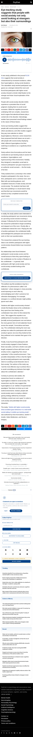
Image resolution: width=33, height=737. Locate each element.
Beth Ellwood (4, 25)
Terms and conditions (8, 723)
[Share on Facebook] (27, 50)
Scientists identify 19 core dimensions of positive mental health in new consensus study (15, 574)
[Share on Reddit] (12, 50)
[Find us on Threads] (17, 733)
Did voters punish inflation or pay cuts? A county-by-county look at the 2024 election (16, 609)
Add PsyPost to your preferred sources (16, 278)
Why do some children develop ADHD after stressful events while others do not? (16, 644)
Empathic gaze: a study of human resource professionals (16, 468)
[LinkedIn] (27, 550)
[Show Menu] (2, 2)
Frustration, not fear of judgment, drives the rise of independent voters (15, 639)
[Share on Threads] (30, 50)
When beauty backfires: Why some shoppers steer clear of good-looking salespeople (15, 622)
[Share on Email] (5, 50)
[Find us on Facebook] (1, 733)
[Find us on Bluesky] (19, 733)
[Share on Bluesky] (16, 52)
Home (2, 6)
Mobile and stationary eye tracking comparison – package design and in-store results (16, 473)
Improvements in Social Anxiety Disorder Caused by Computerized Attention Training (16, 448)
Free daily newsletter (16, 201)
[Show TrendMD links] (31, 490)
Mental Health (13, 6)
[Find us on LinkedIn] (6, 733)
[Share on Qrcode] (8, 50)
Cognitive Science (7, 710)
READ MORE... (6, 694)
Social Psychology (7, 705)
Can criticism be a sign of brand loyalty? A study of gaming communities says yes (15, 613)
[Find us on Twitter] (4, 733)
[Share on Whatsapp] (15, 50)
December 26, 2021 (14, 25)
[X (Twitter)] (13, 550)
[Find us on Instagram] (9, 733)
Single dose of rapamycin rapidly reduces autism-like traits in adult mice (16, 671)
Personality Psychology (9, 702)
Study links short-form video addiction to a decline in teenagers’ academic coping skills (16, 583)
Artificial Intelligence (8, 707)
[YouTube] (20, 554)
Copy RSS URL (16, 542)
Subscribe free (16, 529)
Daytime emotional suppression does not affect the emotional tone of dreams (15, 666)
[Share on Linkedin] (20, 50)
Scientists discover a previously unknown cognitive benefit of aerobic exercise (16, 587)
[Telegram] (27, 554)
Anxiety (18, 6)
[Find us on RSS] (11, 733)
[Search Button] (31, 2)
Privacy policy (5, 721)
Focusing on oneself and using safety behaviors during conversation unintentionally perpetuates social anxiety (17, 454)
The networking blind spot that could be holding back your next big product (16, 604)
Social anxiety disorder (16, 478)
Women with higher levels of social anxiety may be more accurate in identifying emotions (17, 459)
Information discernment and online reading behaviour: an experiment (16, 483)
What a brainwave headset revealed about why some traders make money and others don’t (16, 618)
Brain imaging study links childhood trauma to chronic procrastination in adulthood (14, 578)
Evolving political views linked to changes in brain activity (15, 675)
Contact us (4, 716)
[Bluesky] (20, 550)
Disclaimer (4, 718)
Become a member (16, 510)
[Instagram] (13, 554)
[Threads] (5, 554)
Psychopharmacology (8, 712)
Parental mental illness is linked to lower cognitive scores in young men (15, 657)
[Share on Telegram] (23, 50)
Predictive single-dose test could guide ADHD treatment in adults (14, 648)
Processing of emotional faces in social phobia (16, 464)
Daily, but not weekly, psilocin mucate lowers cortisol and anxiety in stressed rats (16, 634)
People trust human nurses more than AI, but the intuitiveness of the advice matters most (15, 653)
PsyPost (16, 2)
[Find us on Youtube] (14, 733)
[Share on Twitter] (2, 50)
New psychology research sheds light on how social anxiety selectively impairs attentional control (16, 438)
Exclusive (7, 6)
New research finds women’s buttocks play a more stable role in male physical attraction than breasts (15, 592)
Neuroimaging (5, 700)
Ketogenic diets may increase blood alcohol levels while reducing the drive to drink (15, 662)
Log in (5, 510)
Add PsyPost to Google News (16, 535)
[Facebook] (5, 550)
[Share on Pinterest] (17, 50)
